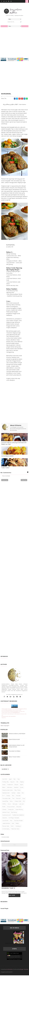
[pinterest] (11, 1)
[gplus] (6, 1)
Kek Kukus (9, 787)
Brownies (19, 806)
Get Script (10, 959)
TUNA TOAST (5, 468)
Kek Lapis (15, 804)
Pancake (18, 795)
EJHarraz (3, 890)
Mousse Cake (5, 826)
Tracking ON (18, 959)
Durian (21, 787)
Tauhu (11, 801)
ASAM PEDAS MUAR (14, 739)
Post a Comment (6, 476)
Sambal (13, 793)
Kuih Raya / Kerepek (14, 817)
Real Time (14, 959)
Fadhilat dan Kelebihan (18, 815)
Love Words (5, 820)
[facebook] (2, 1)
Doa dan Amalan (18, 820)
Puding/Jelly (5, 781)
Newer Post (4, 480)
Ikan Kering (14, 812)
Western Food (5, 812)
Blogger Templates (24, 969)
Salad (18, 793)
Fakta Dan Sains (15, 829)
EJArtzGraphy (5, 829)
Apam (21, 784)
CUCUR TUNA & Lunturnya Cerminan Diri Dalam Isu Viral (13, 443)
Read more (12, 895)
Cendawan (18, 826)
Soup (23, 798)
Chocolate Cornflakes (14, 751)
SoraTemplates (9, 969)
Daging (22, 781)
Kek (17, 781)
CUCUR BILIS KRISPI (7, 456)
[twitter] (4, 1)
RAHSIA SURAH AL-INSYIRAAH (17, 733)
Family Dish (11, 809)
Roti (23, 793)
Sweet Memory (19, 809)
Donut (9, 804)
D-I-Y (3, 795)
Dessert (16, 784)
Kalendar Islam (6, 793)
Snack (19, 96)
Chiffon (4, 804)
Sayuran (12, 781)
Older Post (24, 480)
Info (24, 801)
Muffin (3, 806)
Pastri (12, 826)
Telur (13, 795)
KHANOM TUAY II (8, 888)
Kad (13, 823)
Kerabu (8, 795)
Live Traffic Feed (14, 953)
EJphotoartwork (6, 815)
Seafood (16, 787)
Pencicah (18, 798)
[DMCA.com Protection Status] (14, 707)
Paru (11, 820)
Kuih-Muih (4, 779)
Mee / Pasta (18, 790)
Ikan (15, 779)
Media (17, 823)
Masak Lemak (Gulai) (7, 790)
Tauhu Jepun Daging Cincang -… (15, 957)
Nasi (18, 779)
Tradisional (10, 784)
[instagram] (9, 1)
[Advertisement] (14, 43)
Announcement (11, 806)
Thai (13, 798)
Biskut (3, 787)
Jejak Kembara (6, 823)
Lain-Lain (21, 804)
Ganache (4, 817)
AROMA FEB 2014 (7, 943)
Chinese (4, 809)
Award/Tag (5, 801)
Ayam (10, 779)
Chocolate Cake (6, 798)
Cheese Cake (18, 801)
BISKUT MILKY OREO (14, 757)
